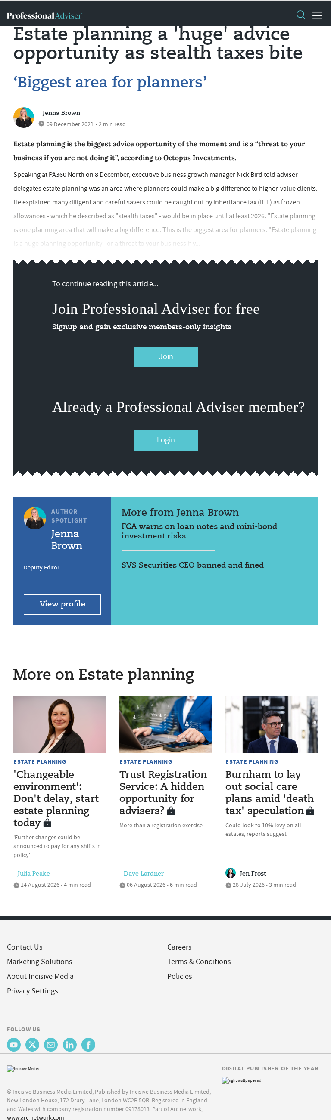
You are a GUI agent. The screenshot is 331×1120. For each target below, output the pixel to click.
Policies (179, 976)
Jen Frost (253, 874)
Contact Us (25, 947)
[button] (300, 15)
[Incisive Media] (23, 1067)
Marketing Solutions (39, 962)
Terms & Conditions (199, 962)
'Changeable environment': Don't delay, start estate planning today (56, 799)
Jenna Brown (61, 113)
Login (166, 440)
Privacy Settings (32, 991)
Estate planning (39, 761)
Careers (179, 947)
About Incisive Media (40, 976)
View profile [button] (62, 604)
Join (166, 357)
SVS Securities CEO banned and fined (193, 565)
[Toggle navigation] (314, 15)
